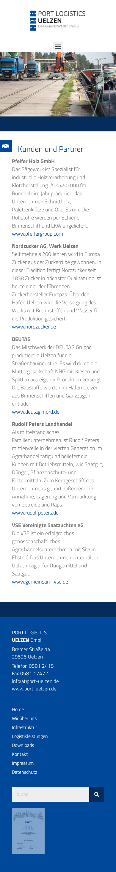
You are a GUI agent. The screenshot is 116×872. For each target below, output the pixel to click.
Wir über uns (24, 718)
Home (18, 709)
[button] (58, 46)
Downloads (23, 745)
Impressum (23, 763)
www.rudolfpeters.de (35, 513)
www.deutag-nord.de (35, 412)
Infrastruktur (24, 727)
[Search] (96, 794)
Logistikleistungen (30, 736)
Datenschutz (24, 772)
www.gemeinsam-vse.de (40, 582)
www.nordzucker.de (34, 327)
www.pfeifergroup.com (37, 234)
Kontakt (20, 754)
